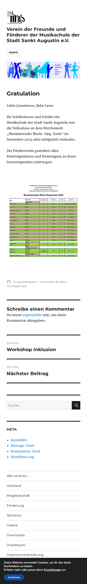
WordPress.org (22, 457)
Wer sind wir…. (18, 476)
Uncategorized (16, 286)
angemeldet (32, 315)
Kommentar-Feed (25, 451)
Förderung (15, 505)
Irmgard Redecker (25, 281)
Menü (13, 52)
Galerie (12, 525)
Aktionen (14, 515)
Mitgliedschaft (18, 496)
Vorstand (14, 486)
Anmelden (19, 440)
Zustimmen (14, 577)
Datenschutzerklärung (25, 555)
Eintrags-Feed (22, 446)
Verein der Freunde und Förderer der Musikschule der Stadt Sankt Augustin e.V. (43, 34)
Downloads (16, 535)
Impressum (16, 545)
